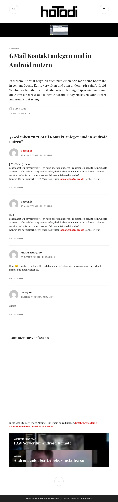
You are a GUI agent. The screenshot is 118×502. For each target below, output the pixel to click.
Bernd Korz (19, 109)
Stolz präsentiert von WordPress (42, 498)
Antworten (16, 187)
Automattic (86, 498)
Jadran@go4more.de (71, 179)
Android (14, 48)
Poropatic (26, 150)
